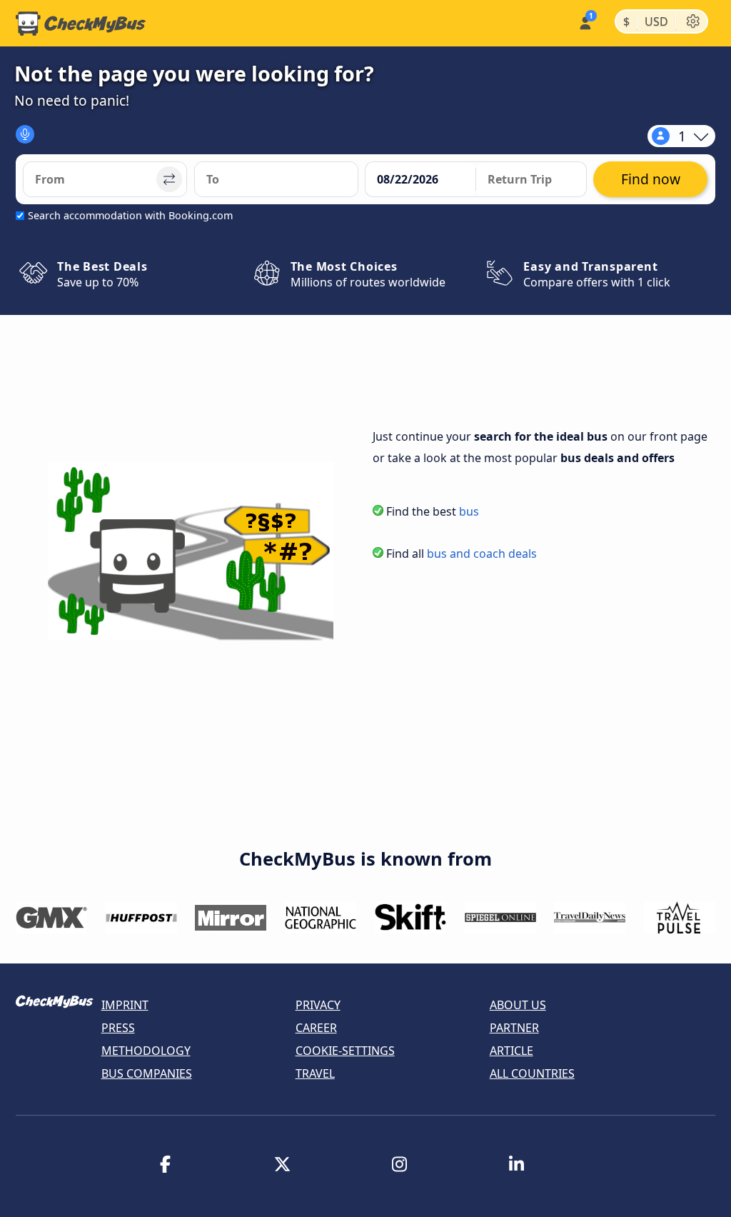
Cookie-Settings (345, 1050)
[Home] (81, 23)
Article (511, 1050)
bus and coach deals (482, 553)
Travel (315, 1073)
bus (469, 511)
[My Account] (584, 21)
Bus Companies (146, 1073)
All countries (532, 1073)
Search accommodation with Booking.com (130, 215)
